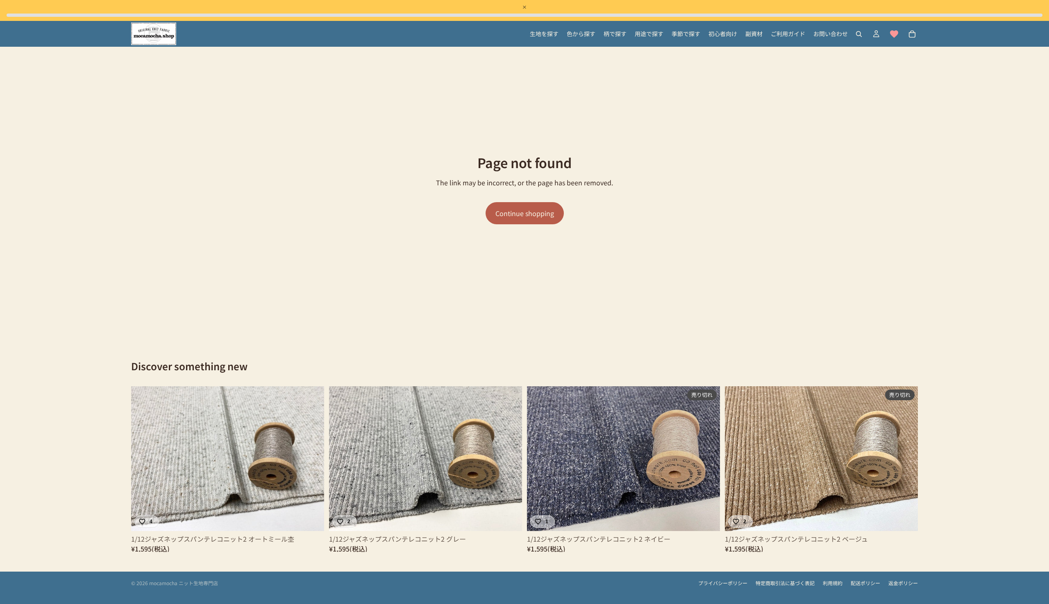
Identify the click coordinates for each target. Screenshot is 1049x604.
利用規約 (832, 583)
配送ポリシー (865, 583)
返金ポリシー (903, 583)
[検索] (859, 34)
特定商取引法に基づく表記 (785, 583)
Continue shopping (524, 213)
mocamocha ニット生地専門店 (183, 582)
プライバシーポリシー (722, 583)
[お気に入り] (894, 34)
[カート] (912, 34)
